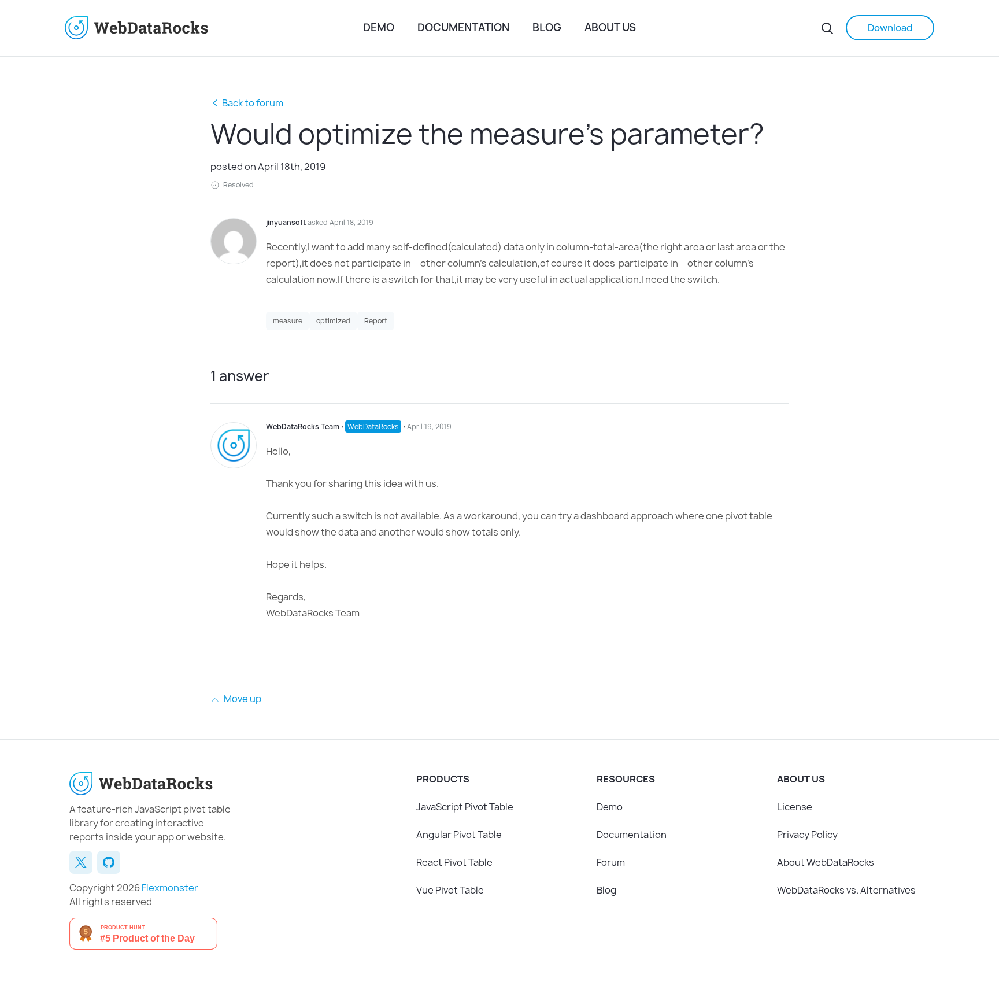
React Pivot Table (454, 862)
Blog (546, 27)
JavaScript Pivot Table (464, 806)
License (794, 806)
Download (890, 27)
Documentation (463, 27)
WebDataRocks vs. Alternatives (846, 890)
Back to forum (252, 103)
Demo (378, 27)
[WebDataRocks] (209, 27)
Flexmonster (170, 887)
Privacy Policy (807, 834)
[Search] (827, 27)
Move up (241, 698)
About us (610, 27)
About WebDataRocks (825, 862)
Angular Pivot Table (459, 834)
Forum (611, 862)
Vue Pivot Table (450, 890)
